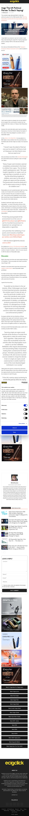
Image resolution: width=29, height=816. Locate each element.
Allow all (14, 427)
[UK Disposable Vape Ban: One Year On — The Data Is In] (4, 540)
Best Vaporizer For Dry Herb (14, 746)
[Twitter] (10, 467)
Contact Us (4, 809)
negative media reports (6, 268)
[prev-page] (2, 552)
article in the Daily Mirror (10, 138)
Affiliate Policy (6, 810)
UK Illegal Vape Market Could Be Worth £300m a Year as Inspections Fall (18, 527)
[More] (19, 467)
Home (2, 5)
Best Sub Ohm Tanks (14, 717)
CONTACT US (14, 794)
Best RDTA (14, 733)
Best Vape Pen (14, 700)
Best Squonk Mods (14, 742)
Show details (22, 423)
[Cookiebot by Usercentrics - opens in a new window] (21, 382)
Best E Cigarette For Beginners (14, 687)
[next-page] (4, 552)
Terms (21, 809)
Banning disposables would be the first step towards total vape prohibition (14, 18)
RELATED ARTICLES (6, 508)
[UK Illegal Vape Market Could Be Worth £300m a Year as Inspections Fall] (4, 527)
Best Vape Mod (14, 704)
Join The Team (14, 812)
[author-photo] (14, 481)
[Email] (16, 467)
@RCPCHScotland (8, 221)
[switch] (25, 409)
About (23, 810)
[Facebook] (7, 467)
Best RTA (14, 725)
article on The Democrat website (17, 246)
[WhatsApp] (13, 467)
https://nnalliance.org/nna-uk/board (14, 484)
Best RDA (14, 729)
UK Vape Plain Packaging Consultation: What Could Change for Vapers (16, 534)
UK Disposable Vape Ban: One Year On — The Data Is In (17, 540)
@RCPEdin (21, 221)
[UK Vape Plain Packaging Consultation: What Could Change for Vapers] (4, 534)
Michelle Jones (5, 12)
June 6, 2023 (6, 243)
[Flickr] (11, 804)
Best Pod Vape (14, 695)
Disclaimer (14, 792)
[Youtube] (21, 804)
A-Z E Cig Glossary (10, 809)
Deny (14, 432)
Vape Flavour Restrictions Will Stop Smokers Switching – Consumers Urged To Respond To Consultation (18, 514)
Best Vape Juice (14, 691)
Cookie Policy (12, 810)
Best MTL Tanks (14, 721)
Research (17, 809)
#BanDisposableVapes (17, 235)
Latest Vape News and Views (10, 5)
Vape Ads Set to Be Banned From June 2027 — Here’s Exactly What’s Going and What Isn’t (18, 547)
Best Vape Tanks (14, 712)
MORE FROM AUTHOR (16, 508)
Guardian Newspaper (23, 156)
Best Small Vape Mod (14, 708)
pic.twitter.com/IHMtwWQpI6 (12, 237)
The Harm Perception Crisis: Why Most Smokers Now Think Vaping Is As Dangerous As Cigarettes (18, 521)
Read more (25, 777)
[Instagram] (14, 502)
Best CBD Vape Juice (14, 738)
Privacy (25, 809)
